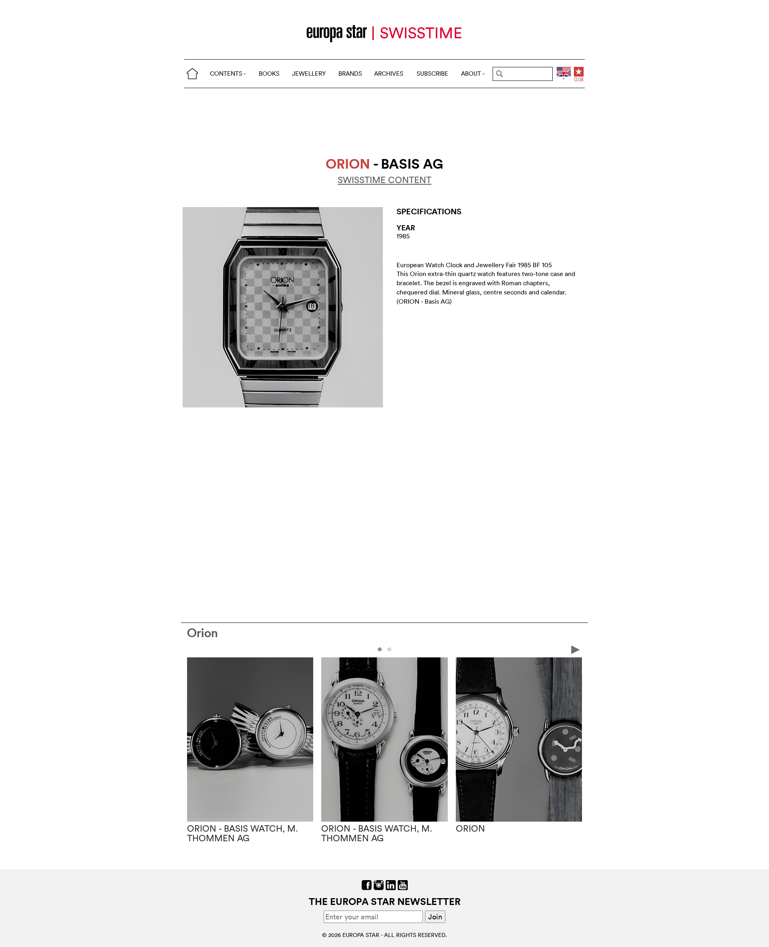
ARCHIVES (388, 73)
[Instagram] (379, 884)
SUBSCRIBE (432, 73)
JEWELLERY (309, 73)
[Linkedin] (391, 884)
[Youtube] (403, 884)
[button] (379, 649)
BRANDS (350, 73)
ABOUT (471, 73)
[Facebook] (367, 884)
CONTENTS (226, 73)
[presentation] (193, 649)
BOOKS (269, 73)
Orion (202, 632)
